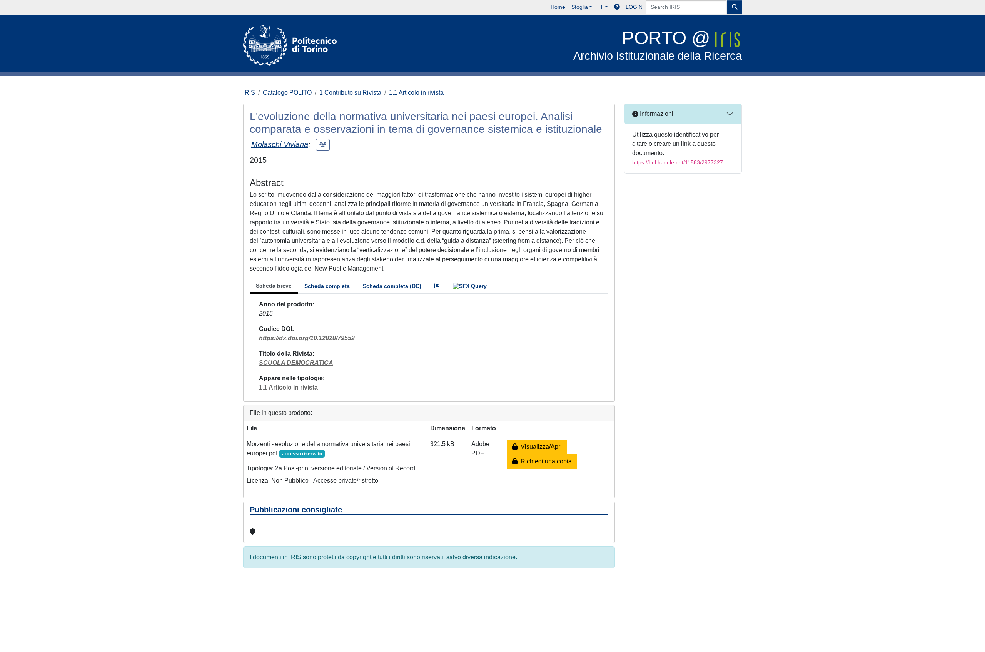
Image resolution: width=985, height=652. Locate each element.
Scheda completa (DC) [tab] (392, 286)
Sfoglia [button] (579, 7)
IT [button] (600, 7)
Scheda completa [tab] (327, 286)
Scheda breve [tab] (274, 286)
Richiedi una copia (545, 461)
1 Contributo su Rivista (350, 92)
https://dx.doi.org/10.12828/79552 (307, 338)
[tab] (437, 286)
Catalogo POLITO (287, 92)
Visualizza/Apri (540, 446)
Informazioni (655, 113)
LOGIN (634, 7)
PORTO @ (657, 45)
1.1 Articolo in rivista (416, 92)
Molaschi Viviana (279, 144)
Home (558, 7)
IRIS (249, 92)
